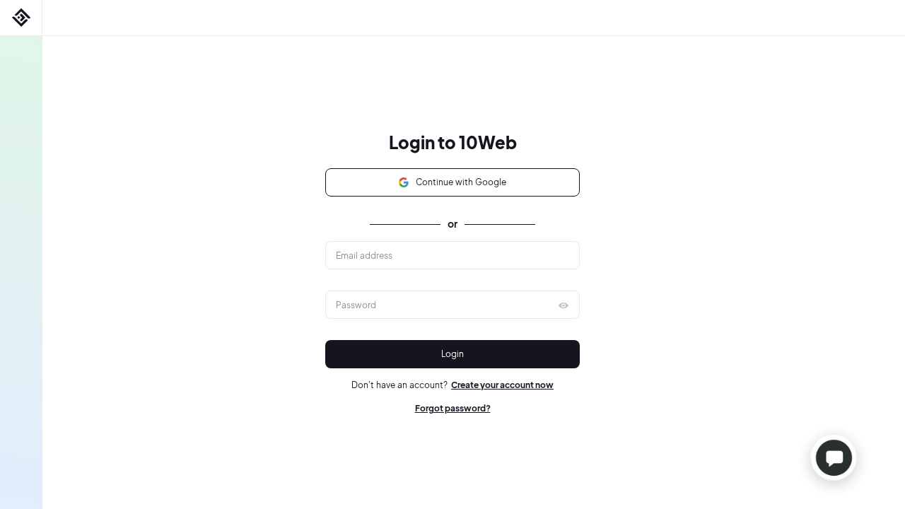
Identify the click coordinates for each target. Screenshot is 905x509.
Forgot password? (453, 408)
